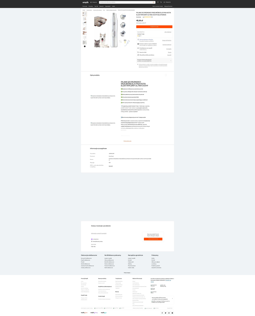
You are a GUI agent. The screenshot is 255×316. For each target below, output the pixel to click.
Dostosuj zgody (136, 300)
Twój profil (117, 288)
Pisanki (82, 262)
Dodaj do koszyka (154, 26)
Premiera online (84, 299)
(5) (152, 16)
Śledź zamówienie (118, 281)
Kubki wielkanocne (109, 267)
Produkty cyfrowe (118, 284)
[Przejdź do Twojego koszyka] (161, 2)
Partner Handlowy (84, 288)
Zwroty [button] (169, 52)
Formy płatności (136, 288)
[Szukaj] (153, 2)
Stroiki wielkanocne (85, 263)
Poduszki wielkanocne (110, 265)
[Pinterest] (172, 312)
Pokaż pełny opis (127, 141)
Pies (104, 10)
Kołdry (153, 258)
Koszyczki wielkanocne (86, 258)
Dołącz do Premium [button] (166, 40)
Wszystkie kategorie (102, 281)
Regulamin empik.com (137, 293)
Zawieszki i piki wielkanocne (87, 265)
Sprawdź (169, 55)
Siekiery (130, 263)
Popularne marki (101, 283)
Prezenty (91, 6)
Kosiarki (130, 260)
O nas (82, 281)
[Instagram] (168, 312)
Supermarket (89, 10)
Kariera (82, 286)
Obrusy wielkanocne (109, 260)
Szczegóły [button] (168, 48)
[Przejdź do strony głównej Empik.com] (85, 2)
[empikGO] (104, 313)
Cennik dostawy (136, 283)
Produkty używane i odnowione (104, 299)
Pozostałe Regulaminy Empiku (138, 295)
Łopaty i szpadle (108, 258)
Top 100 (96, 6)
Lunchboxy (154, 263)
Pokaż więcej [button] (127, 272)
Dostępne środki (118, 286)
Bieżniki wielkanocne (109, 262)
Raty (133, 303)
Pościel (153, 260)
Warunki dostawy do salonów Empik (139, 286)
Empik (84, 10)
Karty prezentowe (118, 296)
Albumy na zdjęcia (156, 262)
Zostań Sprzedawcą (102, 291)
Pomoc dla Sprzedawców (103, 292)
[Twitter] (165, 312)
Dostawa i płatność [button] (167, 44)
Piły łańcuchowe (132, 265)
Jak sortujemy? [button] (167, 32)
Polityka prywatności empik (138, 302)
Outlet (113, 6)
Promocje (85, 6)
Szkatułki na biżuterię (156, 267)
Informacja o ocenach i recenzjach (98, 233)
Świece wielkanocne (109, 263)
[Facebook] (162, 312)
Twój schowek (118, 283)
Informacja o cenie (140, 22)
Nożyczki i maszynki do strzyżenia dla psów (126, 10)
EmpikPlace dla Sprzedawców (104, 289)
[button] (112, 30)
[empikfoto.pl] (84, 313)
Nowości (102, 6)
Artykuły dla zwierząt (97, 10)
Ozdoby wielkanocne (85, 267)
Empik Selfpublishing (85, 291)
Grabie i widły (131, 267)
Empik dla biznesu (118, 294)
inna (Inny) (138, 17)
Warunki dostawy (136, 284)
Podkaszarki (131, 262)
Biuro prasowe (83, 283)
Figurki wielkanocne (85, 260)
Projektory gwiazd (156, 265)
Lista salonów (83, 284)
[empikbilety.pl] (94, 313)
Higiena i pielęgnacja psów (111, 10)
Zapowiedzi (107, 6)
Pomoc (134, 281)
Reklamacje (135, 291)
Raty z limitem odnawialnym (138, 305)
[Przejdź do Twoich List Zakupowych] (158, 2)
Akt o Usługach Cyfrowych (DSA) (139, 298)
